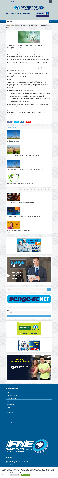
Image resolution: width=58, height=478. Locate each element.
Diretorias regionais (10, 422)
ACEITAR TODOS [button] (25, 474)
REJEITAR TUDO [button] (15, 474)
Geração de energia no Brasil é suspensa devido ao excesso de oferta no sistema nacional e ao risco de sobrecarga (29, 140)
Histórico (8, 425)
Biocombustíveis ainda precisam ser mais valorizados (20, 183)
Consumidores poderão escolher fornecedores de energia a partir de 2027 (25, 169)
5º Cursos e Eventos (10, 404)
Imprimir (44, 50)
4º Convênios (8, 401)
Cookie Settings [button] (5, 474)
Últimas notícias (17, 49)
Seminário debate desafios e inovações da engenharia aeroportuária (23, 216)
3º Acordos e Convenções (11, 398)
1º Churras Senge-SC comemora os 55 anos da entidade (20, 202)
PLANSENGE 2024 (9, 430)
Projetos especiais (9, 428)
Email (49, 50)
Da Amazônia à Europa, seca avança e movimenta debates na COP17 (23, 155)
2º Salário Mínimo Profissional (12, 395)
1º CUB (7, 392)
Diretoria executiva (10, 419)
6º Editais (8, 407)
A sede (7, 416)
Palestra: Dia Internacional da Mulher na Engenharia (19, 230)
